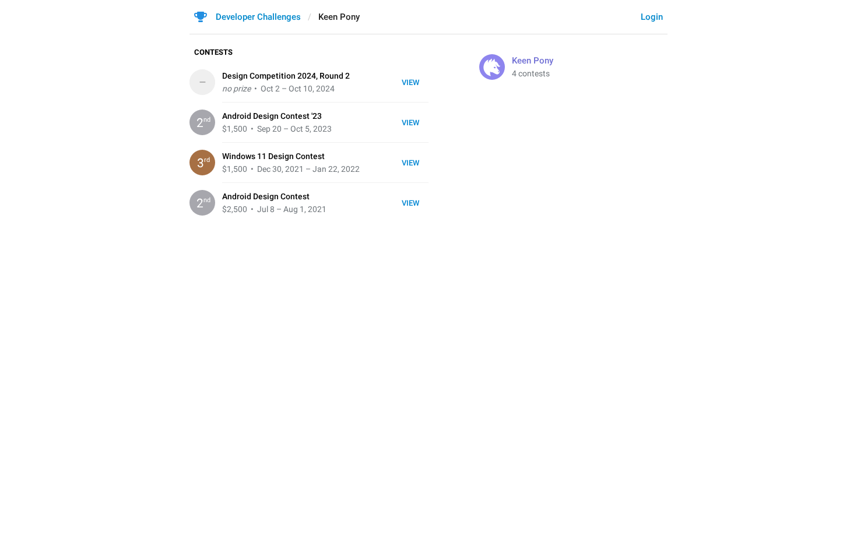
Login (652, 17)
